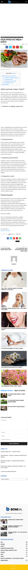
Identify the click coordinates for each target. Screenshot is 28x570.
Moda (2, 554)
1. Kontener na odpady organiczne (11, 77)
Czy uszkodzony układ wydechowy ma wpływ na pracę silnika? (21, 250)
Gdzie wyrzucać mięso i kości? (8, 76)
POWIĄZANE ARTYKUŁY (7, 390)
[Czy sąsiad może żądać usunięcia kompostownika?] (4, 402)
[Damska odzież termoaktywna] (4, 521)
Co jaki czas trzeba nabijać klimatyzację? (6, 249)
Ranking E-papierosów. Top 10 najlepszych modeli (15, 526)
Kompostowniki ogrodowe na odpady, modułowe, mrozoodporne (13, 37)
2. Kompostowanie (7, 79)
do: (8, 228)
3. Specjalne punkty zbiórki (9, 81)
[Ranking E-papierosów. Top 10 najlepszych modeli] (4, 527)
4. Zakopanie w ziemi (8, 82)
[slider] (4, 234)
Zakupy (2, 546)
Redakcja (5, 44)
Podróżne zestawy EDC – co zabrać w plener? (10, 451)
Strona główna (3, 34)
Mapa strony (14, 566)
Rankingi (3, 544)
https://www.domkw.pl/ (5, 230)
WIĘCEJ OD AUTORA (19, 390)
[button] (26, 2)
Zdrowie (3, 552)
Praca (2, 556)
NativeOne (14, 388)
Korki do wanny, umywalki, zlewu (9, 550)
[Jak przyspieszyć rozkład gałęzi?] (4, 408)
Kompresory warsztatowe (7, 548)
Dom (1, 37)
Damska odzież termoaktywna (15, 519)
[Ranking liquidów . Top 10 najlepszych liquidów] (4, 534)
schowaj (13, 73)
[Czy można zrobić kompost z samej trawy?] (4, 395)
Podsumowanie (5, 84)
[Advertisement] (14, 18)
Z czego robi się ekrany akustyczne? (8, 471)
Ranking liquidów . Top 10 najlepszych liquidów (17, 533)
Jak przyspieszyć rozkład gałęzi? (16, 406)
